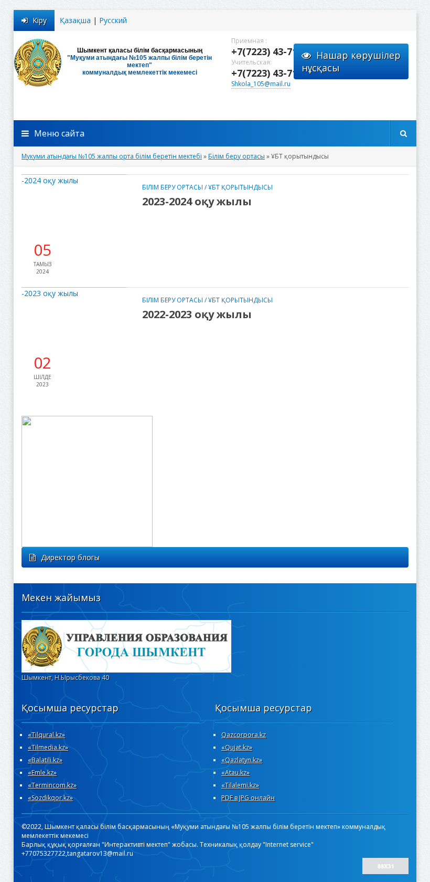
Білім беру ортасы (172, 187)
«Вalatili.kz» (45, 759)
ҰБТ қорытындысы (240, 187)
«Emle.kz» (42, 772)
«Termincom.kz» (52, 785)
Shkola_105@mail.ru (261, 83)
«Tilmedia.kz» (48, 747)
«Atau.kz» (235, 772)
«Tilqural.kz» (46, 734)
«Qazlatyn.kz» (241, 759)
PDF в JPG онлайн (248, 797)
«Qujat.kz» (236, 747)
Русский (113, 20)
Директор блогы (70, 557)
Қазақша (75, 20)
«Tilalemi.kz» (240, 785)
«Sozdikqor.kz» (50, 797)
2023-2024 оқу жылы (197, 201)
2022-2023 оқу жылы (197, 314)
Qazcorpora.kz (243, 734)
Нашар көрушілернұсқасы (351, 61)
